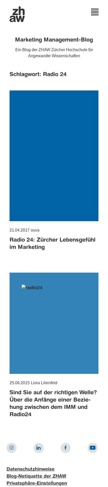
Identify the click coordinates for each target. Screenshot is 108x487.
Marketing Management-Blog (54, 40)
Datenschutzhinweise (31, 469)
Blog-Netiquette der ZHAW (36, 476)
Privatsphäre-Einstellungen (37, 483)
